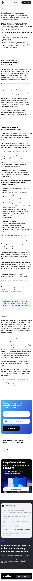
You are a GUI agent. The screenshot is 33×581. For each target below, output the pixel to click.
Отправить (11, 428)
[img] (3, 2)
